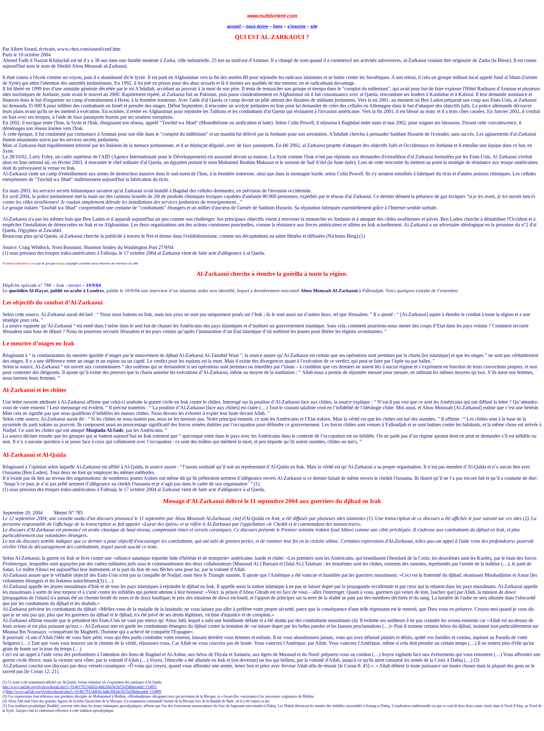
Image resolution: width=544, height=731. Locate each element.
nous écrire (257, 26)
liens (277, 26)
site (313, 26)
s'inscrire (297, 26)
